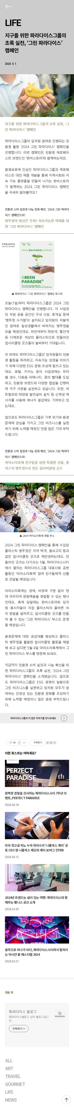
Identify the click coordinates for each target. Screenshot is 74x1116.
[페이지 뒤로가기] (8, 7)
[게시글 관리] (24, 743)
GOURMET (15, 1084)
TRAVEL (13, 1076)
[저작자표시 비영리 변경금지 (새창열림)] (51, 742)
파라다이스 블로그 (23, 1011)
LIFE (13, 23)
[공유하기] (19, 743)
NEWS (11, 1100)
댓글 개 (9, 992)
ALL (8, 1060)
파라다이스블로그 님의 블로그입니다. (29, 1018)
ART (9, 1068)
